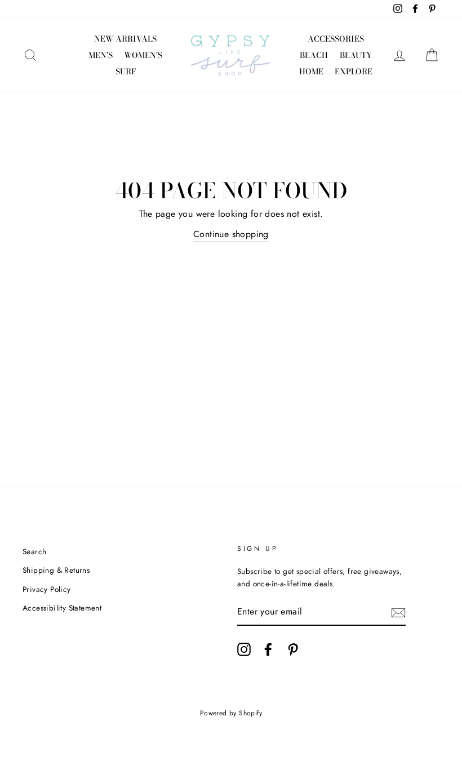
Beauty (356, 55)
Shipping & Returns (56, 570)
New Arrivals (125, 39)
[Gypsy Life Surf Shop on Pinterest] (293, 649)
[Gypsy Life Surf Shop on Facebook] (268, 649)
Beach (314, 55)
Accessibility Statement (62, 607)
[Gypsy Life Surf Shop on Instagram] (244, 649)
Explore (353, 71)
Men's (100, 55)
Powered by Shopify (231, 713)
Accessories (336, 39)
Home (311, 71)
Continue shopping (231, 234)
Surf (125, 71)
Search (34, 551)
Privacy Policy (47, 589)
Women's (143, 55)
